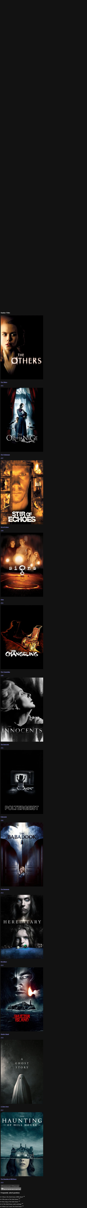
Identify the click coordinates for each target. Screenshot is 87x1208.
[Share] (2, 113)
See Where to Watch (6, 244)
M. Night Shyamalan (20, 123)
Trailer (4, 127)
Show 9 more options (8, 202)
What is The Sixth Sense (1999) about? (12, 1197)
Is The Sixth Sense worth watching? (11, 1204)
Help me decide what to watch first (11, 1189)
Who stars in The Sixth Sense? (10, 1199)
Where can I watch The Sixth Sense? (12, 1206)
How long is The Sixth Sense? (10, 1201)
